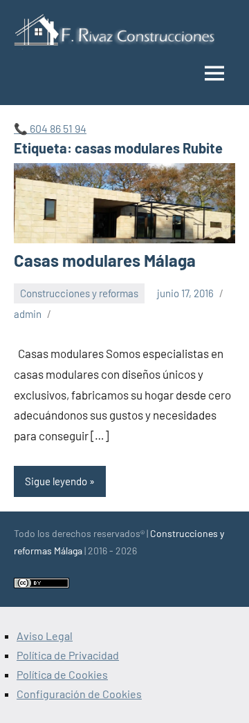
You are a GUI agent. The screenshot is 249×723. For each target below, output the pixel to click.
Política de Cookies (62, 674)
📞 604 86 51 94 (50, 128)
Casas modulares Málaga (105, 260)
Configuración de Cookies (79, 693)
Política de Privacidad (68, 654)
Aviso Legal (45, 635)
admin (28, 314)
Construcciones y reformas (79, 293)
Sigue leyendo (56, 481)
